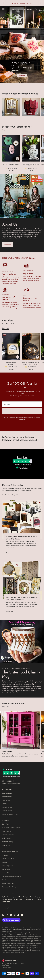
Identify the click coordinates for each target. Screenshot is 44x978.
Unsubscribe (6, 845)
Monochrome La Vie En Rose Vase (31, 165)
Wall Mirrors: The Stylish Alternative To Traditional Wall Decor (22, 598)
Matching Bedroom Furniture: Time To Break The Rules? (21, 537)
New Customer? (7, 797)
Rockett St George (15, 964)
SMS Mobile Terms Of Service (11, 876)
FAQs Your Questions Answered (11, 828)
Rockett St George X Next (10, 814)
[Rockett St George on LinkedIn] (11, 915)
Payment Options (7, 811)
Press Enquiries (6, 831)
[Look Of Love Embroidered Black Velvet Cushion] (31, 346)
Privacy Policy (31, 418)
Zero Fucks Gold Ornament (11, 363)
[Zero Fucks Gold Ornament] (11, 346)
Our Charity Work (7, 866)
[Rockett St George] (22, 9)
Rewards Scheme (7, 807)
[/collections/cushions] (22, 44)
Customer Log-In (7, 793)
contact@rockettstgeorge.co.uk (11, 783)
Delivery (4, 804)
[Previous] (3, 3)
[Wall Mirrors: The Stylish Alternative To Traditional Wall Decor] (22, 580)
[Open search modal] (35, 9)
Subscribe (39, 908)
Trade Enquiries (6, 838)
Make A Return (6, 800)
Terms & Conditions (8, 883)
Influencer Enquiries (8, 835)
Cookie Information (8, 880)
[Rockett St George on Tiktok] (18, 915)
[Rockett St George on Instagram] (7, 915)
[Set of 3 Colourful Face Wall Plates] (11, 148)
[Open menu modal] (3, 9)
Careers (4, 862)
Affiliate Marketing (7, 842)
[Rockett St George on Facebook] (3, 915)
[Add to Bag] (17, 159)
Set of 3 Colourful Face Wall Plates (11, 165)
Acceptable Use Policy (9, 887)
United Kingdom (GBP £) (10, 960)
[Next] (40, 3)
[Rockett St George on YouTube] (22, 915)
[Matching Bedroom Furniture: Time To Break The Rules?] (22, 519)
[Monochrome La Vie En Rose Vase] (31, 148)
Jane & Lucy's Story (8, 859)
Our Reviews (6, 869)
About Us (5, 855)
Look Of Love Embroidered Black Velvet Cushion (31, 363)
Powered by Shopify (6, 967)
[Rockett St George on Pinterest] (14, 915)
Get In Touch (6, 824)
